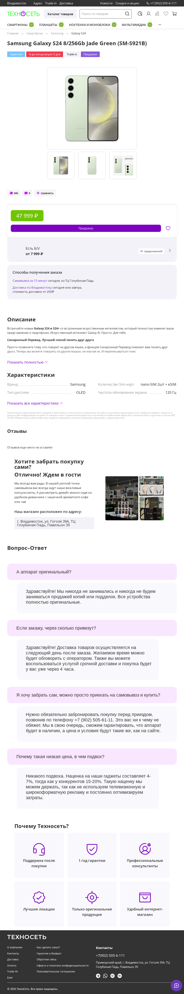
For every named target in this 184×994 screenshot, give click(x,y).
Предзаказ (86, 228)
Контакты (13, 953)
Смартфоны (17, 25)
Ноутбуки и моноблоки (89, 25)
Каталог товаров (60, 14)
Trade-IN (12, 971)
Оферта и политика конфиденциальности (63, 965)
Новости (106, 3)
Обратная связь (46, 959)
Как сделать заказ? (48, 947)
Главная (13, 33)
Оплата (11, 965)
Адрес (37, 3)
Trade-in (51, 3)
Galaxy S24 (78, 33)
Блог (10, 977)
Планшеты (48, 25)
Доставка (66, 3)
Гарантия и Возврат (49, 953)
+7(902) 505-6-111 (110, 955)
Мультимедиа (134, 25)
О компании (14, 947)
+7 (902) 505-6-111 (163, 3)
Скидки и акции (127, 3)
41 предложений (151, 251)
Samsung (57, 33)
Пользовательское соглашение (56, 971)
